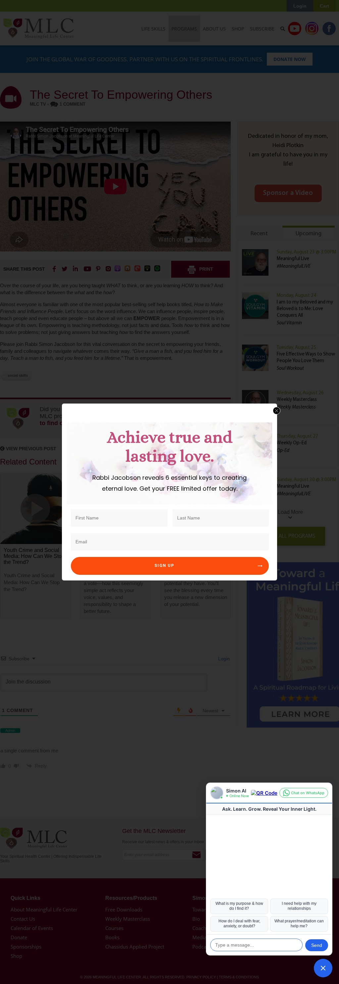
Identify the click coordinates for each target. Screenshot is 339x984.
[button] (323, 968)
